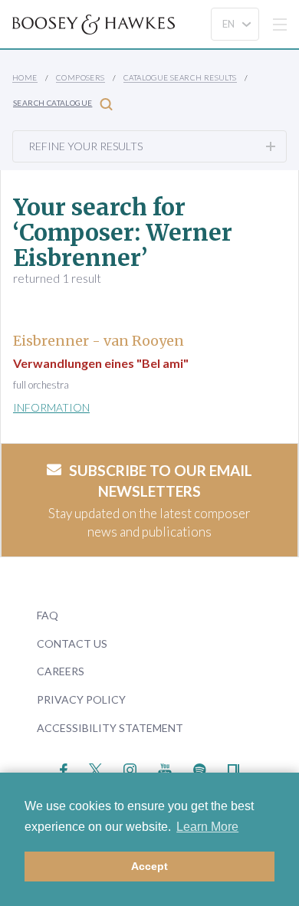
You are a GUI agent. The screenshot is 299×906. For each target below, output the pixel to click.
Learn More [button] (207, 826)
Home (25, 77)
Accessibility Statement (110, 727)
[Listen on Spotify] (199, 768)
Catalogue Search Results (180, 77)
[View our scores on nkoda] (233, 768)
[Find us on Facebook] (64, 768)
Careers (60, 671)
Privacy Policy (81, 699)
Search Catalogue (52, 102)
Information (51, 407)
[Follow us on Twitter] (95, 768)
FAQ (47, 615)
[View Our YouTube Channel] (165, 768)
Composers (80, 77)
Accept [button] (149, 866)
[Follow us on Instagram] (129, 768)
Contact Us (72, 643)
